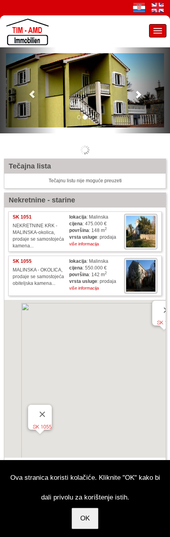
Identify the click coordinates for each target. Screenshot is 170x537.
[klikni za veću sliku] (140, 231)
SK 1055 (42, 427)
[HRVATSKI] (139, 7)
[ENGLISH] (157, 7)
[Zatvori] (42, 414)
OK (85, 518)
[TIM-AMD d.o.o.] (25, 31)
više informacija (84, 243)
